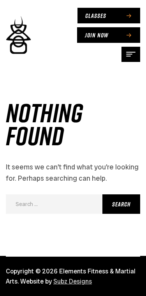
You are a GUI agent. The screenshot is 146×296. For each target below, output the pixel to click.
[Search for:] (73, 203)
